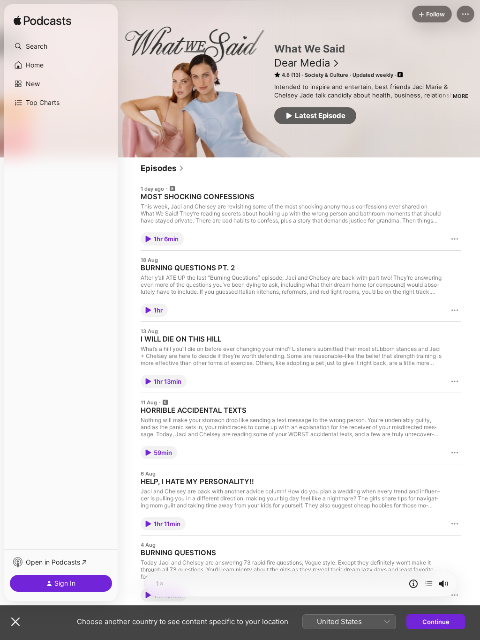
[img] (42, 21)
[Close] (15, 622)
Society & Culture (326, 75)
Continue (436, 621)
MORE (460, 96)
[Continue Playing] (429, 583)
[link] (162, 168)
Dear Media (302, 63)
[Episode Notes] (413, 583)
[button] (61, 46)
